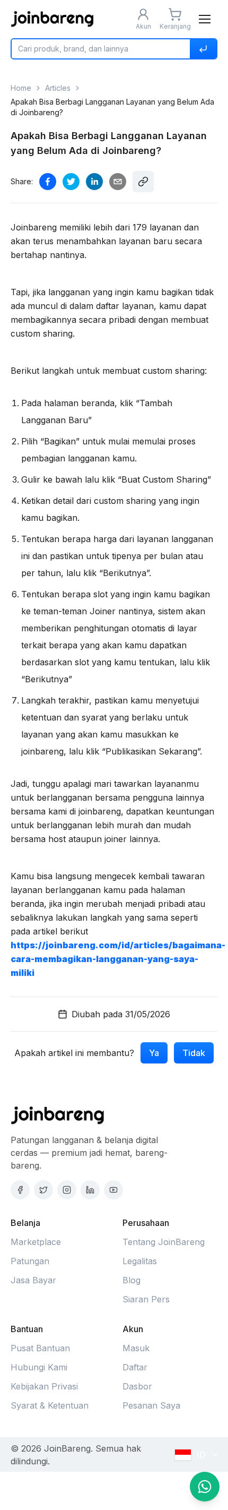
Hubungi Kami (39, 1367)
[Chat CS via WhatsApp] (205, 1487)
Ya (154, 1053)
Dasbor (137, 1386)
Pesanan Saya (151, 1405)
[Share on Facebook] (47, 181)
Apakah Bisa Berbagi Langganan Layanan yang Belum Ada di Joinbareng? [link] (112, 107)
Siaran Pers (146, 1299)
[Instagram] (66, 1189)
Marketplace (36, 1242)
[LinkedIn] (90, 1189)
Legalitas (139, 1261)
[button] (204, 19)
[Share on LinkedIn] (94, 181)
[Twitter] (43, 1189)
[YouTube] (113, 1189)
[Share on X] (71, 181)
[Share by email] (117, 181)
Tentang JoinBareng (163, 1242)
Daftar (134, 1367)
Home (21, 87)
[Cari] (203, 48)
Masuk (136, 1348)
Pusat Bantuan (40, 1348)
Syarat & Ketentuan (50, 1405)
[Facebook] (20, 1189)
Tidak (193, 1053)
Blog (131, 1280)
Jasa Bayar (33, 1280)
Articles (58, 87)
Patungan (30, 1261)
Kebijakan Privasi (44, 1386)
